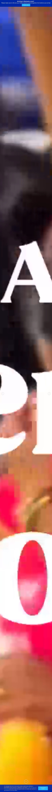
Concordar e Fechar (43, 788)
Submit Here (26, 5)
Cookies (29, 787)
